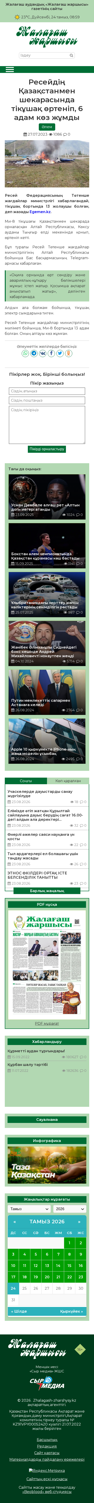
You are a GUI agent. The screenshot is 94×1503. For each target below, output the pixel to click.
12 (36, 1266)
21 (58, 1277)
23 (80, 1277)
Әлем (47, 127)
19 (36, 1277)
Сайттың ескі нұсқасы (47, 1479)
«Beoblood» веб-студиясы (47, 1492)
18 (25, 1277)
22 (69, 1277)
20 (47, 1277)
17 (13, 1277)
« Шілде (19, 1311)
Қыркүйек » (71, 1311)
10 (13, 1266)
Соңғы (26, 781)
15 (69, 1266)
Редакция (47, 1446)
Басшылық (47, 1440)
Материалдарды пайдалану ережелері (46, 1459)
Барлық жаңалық (47, 890)
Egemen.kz (40, 212)
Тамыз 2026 (47, 1222)
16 (81, 1266)
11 (24, 1266)
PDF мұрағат (47, 1023)
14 (58, 1266)
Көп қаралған (68, 781)
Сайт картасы (47, 1453)
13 (47, 1266)
